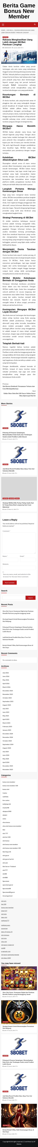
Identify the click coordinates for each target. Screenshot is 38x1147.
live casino (6, 800)
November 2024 (8, 737)
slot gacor (6, 855)
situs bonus (6, 822)
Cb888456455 (7, 47)
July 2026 (6, 673)
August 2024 (7, 748)
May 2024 (6, 759)
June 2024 (6, 755)
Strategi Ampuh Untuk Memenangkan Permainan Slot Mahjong (18, 620)
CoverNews (27, 1141)
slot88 (5, 874)
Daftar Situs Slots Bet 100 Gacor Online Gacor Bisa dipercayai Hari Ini (20, 393)
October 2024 (7, 741)
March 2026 (6, 687)
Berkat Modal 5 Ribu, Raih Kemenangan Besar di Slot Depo (18, 646)
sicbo (4, 819)
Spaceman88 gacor (9, 892)
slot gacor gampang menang (10, 954)
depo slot (4, 917)
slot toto (4, 914)
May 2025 (6, 716)
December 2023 (8, 766)
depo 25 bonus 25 (6, 932)
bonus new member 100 (10, 785)
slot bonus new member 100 (12, 848)
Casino (5, 793)
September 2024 (8, 744)
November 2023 (8, 769)
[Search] (35, 24)
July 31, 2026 (12, 996)
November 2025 (8, 694)
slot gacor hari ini (8, 859)
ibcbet (13, 85)
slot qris (5, 863)
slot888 (5, 877)
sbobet (17, 498)
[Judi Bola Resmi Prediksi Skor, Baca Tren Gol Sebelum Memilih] (19, 455)
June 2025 (6, 712)
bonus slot (6, 789)
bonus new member (9, 782)
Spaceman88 (7, 888)
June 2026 (6, 676)
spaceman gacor (8, 885)
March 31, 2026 (12, 509)
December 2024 (8, 733)
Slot (4, 830)
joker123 (4, 911)
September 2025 (8, 701)
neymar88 (11, 498)
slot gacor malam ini (7, 945)
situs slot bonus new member (12, 826)
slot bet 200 (6, 837)
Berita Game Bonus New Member (19, 11)
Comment (6, 531)
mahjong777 (5, 920)
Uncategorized (7, 896)
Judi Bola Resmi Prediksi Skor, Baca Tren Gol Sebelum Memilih (17, 638)
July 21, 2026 (12, 439)
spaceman (4, 928)
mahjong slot (7, 804)
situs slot (4, 941)
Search (4, 591)
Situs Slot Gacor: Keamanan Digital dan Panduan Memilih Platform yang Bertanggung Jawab (18, 612)
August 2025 (7, 705)
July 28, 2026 (12, 1030)
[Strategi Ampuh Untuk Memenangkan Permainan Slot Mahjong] (19, 1012)
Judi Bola (5, 37)
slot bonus (6, 841)
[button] (3, 24)
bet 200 (3, 904)
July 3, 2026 (11, 1134)
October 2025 (7, 698)
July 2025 (6, 708)
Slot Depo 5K (7, 852)
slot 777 (5, 833)
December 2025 (8, 690)
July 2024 (6, 751)
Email (22, 556)
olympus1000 (7, 811)
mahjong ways (5, 925)
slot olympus (5, 935)
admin (5, 439)
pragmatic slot (5, 951)
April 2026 (6, 683)
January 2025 (7, 730)
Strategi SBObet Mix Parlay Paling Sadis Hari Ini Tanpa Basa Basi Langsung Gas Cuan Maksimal (18, 505)
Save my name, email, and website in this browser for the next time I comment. (17, 575)
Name (5, 556)
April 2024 (6, 762)
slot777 (5, 870)
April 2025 (6, 719)
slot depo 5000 (6, 958)
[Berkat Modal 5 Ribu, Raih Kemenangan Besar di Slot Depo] (19, 1116)
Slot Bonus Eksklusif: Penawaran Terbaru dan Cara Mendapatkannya (19, 386)
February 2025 (7, 726)
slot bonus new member (10, 844)
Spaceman (6, 881)
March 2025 (6, 723)
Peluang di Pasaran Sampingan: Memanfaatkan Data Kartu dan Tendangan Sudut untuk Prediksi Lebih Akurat (17, 435)
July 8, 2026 (11, 473)
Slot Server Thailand (9, 866)
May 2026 (6, 680)
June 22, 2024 (16, 47)
